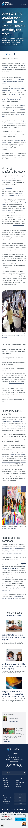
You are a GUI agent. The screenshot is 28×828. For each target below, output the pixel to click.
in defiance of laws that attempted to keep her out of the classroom (14, 588)
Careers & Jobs (6, 796)
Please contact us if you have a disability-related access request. (13, 812)
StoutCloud (18, 786)
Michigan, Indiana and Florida (15, 548)
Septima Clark (5, 577)
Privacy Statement (14, 759)
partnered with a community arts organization (14, 462)
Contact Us (7, 759)
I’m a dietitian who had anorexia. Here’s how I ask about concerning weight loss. (13, 637)
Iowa (5, 548)
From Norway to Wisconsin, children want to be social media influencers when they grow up (14, 666)
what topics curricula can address (12, 553)
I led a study (9, 188)
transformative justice (18, 225)
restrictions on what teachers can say (14, 552)
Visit (20, 797)
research (11, 142)
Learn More (6, 741)
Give (20, 800)
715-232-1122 (14, 754)
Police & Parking (6, 801)
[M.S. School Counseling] (9, 731)
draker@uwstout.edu (13, 721)
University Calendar (7, 797)
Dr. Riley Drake (12, 717)
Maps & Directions (20, 782)
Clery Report (6, 803)
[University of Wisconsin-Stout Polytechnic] (14, 749)
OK (2, 825)
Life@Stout (5, 782)
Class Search (18, 784)
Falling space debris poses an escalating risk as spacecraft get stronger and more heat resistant (13, 694)
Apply (20, 794)
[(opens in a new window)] (6, 54)
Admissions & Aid (7, 779)
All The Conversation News (13, 615)
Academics (5, 780)
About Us (5, 788)
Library (4, 799)
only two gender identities (13, 94)
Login (20, 803)
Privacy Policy (7, 816)
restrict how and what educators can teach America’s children (13, 81)
